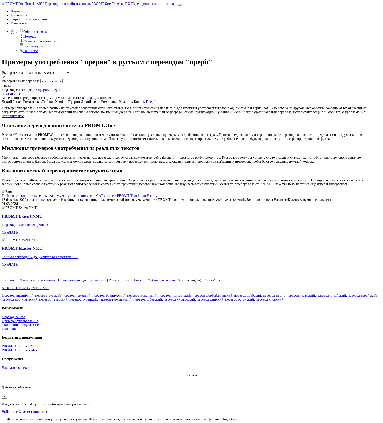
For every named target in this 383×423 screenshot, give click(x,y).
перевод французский (108, 295)
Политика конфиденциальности (82, 280)
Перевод (17, 11)
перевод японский (269, 299)
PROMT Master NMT (22, 248)
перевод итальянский (174, 295)
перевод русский (48, 295)
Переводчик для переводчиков (25, 225)
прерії (89, 98)
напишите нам (13, 116)
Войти (7, 411)
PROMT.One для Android (20, 350)
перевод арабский (247, 295)
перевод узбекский (147, 299)
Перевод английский (17, 295)
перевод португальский (19, 299)
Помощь (29, 36)
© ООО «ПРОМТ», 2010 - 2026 (25, 288)
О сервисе (9, 280)
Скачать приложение (39, 41)
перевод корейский (362, 295)
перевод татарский (53, 299)
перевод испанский (142, 295)
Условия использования (37, 280)
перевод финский (210, 299)
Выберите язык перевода (20, 81)
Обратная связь (35, 31)
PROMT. (134, 4)
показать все (11, 94)
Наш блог (9, 329)
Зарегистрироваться (34, 411)
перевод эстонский (239, 299)
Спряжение (29, 19)
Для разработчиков (16, 367)
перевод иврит (274, 295)
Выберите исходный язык (21, 73)
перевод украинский (179, 299)
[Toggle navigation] (180, 5)
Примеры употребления (20, 321)
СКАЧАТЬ (10, 232)
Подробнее (229, 419)
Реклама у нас (34, 46)
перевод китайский (331, 295)
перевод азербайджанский (212, 295)
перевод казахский (301, 295)
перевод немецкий (77, 295)
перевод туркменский (115, 299)
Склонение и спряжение (20, 325)
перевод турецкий (83, 299)
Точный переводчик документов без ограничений (40, 257)
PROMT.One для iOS (17, 346)
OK (4, 419)
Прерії (150, 102)
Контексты (19, 15)
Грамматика (20, 23)
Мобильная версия (161, 280)
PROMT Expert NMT (22, 216)
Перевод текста (13, 317)
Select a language (190, 280)
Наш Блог (30, 51)
